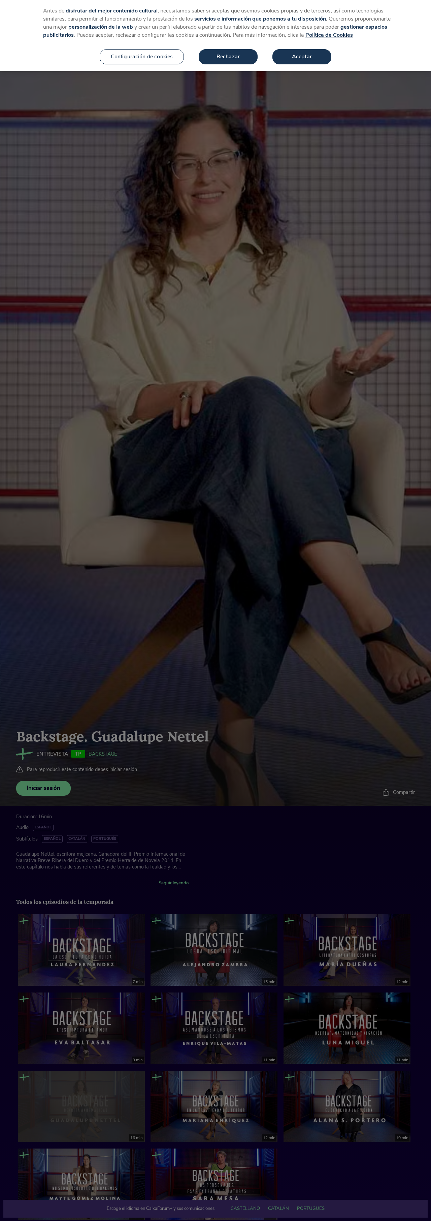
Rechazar (228, 56)
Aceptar (302, 56)
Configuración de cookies (142, 56)
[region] (215, 35)
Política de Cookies (329, 35)
